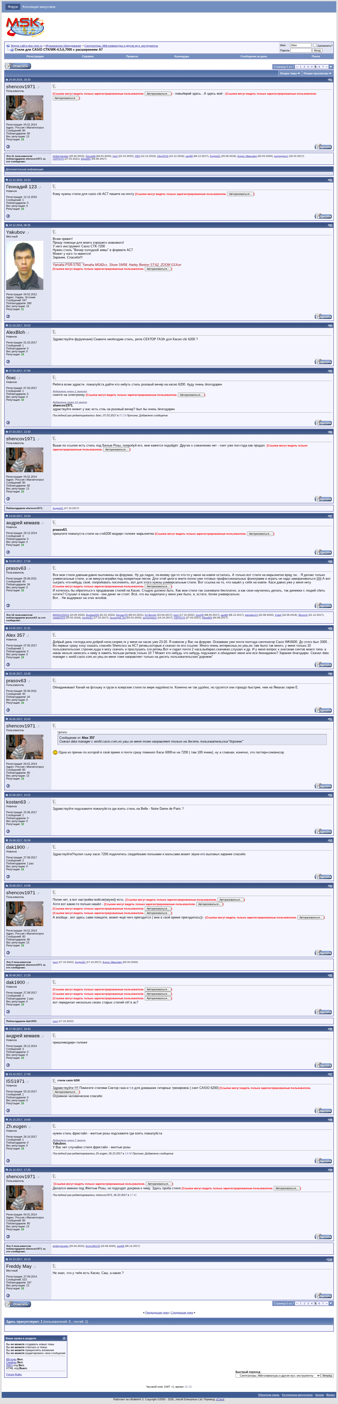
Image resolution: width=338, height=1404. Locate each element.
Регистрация (35, 56)
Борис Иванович (247, 156)
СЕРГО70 (58, 158)
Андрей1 (215, 156)
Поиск (316, 56)
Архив (319, 1394)
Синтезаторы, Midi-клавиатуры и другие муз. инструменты (121, 45)
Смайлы (11, 1362)
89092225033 (61, 615)
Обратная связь (269, 1394)
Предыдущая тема (157, 1312)
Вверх (330, 1394)
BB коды (11, 1359)
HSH (137, 156)
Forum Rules (14, 1374)
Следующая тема (182, 1312)
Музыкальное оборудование (63, 45)
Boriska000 (92, 615)
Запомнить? (325, 45)
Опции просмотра (316, 73)
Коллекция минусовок (39, 7)
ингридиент (281, 156)
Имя (283, 45)
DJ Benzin (150, 615)
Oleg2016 (163, 156)
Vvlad (278, 615)
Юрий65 (86, 158)
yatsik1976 (59, 617)
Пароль (285, 50)
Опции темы (288, 73)
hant (115, 156)
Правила (132, 56)
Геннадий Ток (118, 617)
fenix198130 (93, 1246)
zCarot (220, 1399)
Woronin (303, 615)
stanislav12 (251, 615)
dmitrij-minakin (61, 156)
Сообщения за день (254, 56)
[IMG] (9, 1365)
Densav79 (122, 615)
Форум (13, 7)
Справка (88, 56)
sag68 (189, 156)
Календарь (181, 56)
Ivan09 (200, 615)
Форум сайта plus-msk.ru (26, 45)
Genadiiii (91, 156)
